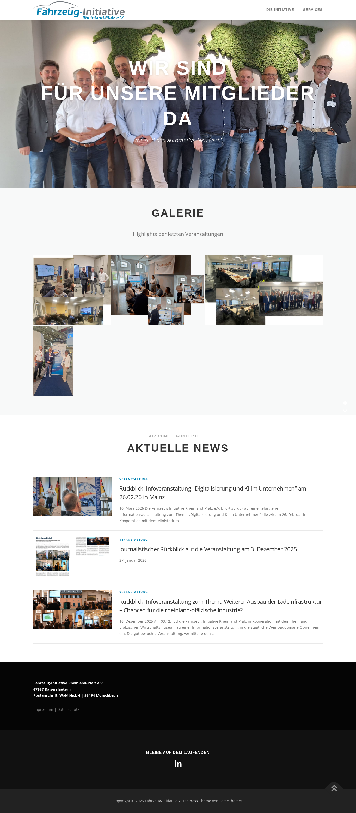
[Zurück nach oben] (334, 788)
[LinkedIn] (178, 764)
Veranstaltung (133, 479)
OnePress (189, 800)
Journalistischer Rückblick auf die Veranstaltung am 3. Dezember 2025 (208, 549)
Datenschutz (68, 709)
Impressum (43, 709)
